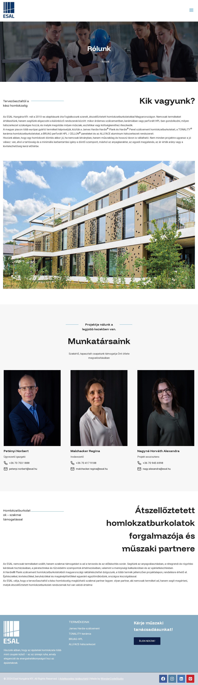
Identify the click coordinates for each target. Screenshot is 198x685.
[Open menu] (191, 10)
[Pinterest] (190, 679)
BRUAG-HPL (76, 639)
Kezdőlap (94, 61)
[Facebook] (163, 679)
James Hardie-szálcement (84, 628)
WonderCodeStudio (112, 678)
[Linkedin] (181, 679)
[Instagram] (172, 679)
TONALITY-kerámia (80, 633)
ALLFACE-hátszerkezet (82, 644)
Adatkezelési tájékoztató (73, 678)
